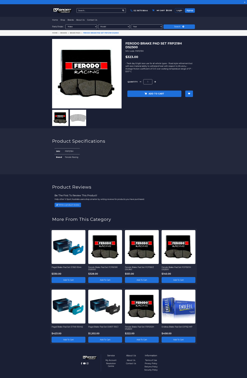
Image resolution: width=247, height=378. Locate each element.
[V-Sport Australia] (62, 10)
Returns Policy (151, 367)
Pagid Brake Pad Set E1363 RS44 (66, 267)
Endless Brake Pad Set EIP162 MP (177, 327)
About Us (80, 20)
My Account (110, 360)
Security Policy (151, 370)
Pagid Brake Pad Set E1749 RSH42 (67, 327)
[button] (189, 94)
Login (179, 10)
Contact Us (92, 20)
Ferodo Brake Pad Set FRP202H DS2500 (139, 328)
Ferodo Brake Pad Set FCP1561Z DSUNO (139, 268)
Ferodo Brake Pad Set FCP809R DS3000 (103, 268)
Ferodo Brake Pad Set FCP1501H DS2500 (176, 268)
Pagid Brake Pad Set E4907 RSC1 (103, 327)
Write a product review (68, 205)
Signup (190, 10)
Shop (62, 20)
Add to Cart (156, 93)
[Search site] (123, 10)
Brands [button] (71, 20)
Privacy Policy (151, 363)
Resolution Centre (111, 364)
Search (178, 26)
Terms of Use (151, 360)
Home (55, 20)
